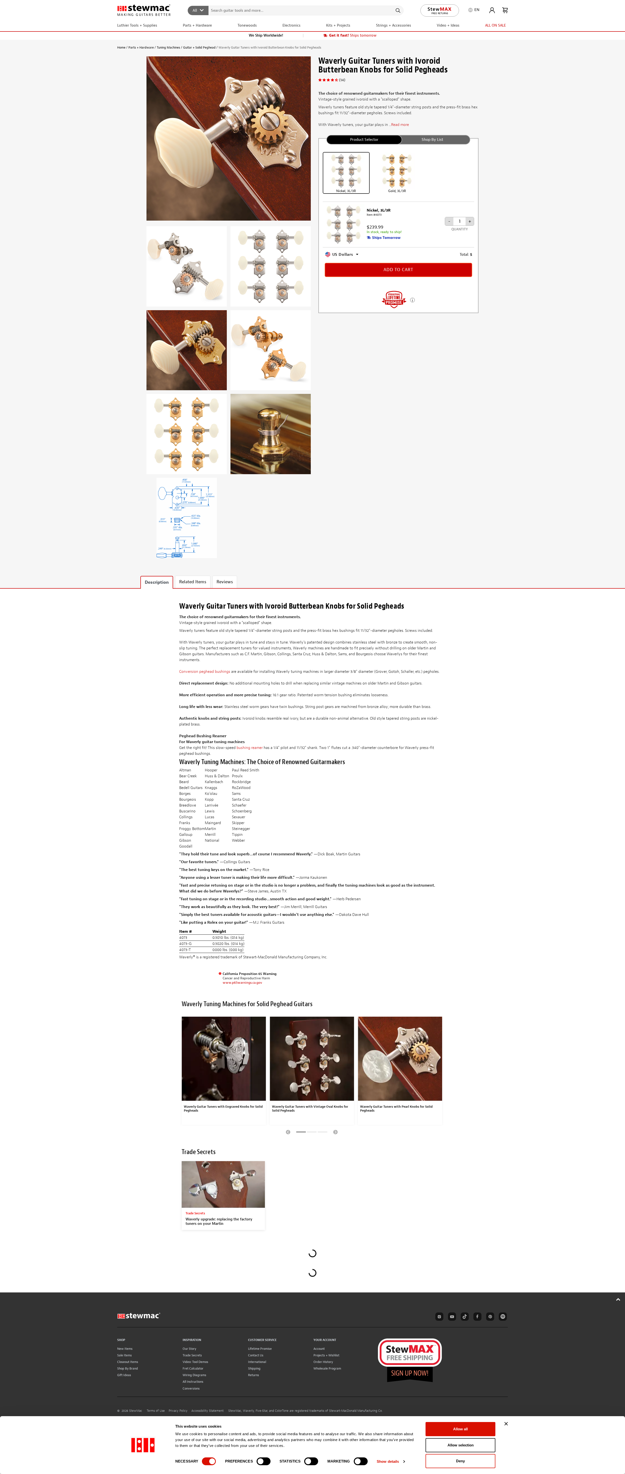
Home (121, 47)
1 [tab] (301, 1133)
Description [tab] (157, 582)
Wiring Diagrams (194, 1375)
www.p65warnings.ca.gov (242, 983)
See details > (412, 299)
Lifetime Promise (260, 1349)
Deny (460, 1461)
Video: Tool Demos (195, 1362)
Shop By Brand (127, 1368)
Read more (400, 124)
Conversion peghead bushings (204, 671)
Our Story (189, 1349)
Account (319, 1349)
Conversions (191, 1388)
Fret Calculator (193, 1368)
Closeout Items (127, 1362)
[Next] (335, 1131)
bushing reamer (250, 747)
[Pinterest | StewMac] (489, 1317)
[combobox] (296, 10)
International (257, 1362)
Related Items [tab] (192, 582)
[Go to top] (618, 1299)
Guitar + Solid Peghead (199, 47)
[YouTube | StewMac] (451, 1317)
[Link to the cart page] (505, 10)
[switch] (264, 1461)
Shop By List (432, 139)
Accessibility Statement (207, 1411)
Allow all (460, 1429)
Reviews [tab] (225, 582)
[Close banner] (506, 1423)
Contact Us (255, 1355)
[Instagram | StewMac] (438, 1317)
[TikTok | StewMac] (464, 1317)
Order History (323, 1362)
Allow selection (461, 1445)
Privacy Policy (178, 1411)
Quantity (459, 229)
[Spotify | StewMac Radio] (502, 1317)
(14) (342, 80)
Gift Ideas (124, 1375)
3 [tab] (322, 1133)
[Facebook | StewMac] (476, 1317)
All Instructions (193, 1382)
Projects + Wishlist (326, 1355)
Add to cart (398, 270)
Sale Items (124, 1355)
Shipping (254, 1368)
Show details (388, 1461)
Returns (253, 1375)
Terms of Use (156, 1411)
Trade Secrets (192, 1355)
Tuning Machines (168, 47)
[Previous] (288, 1131)
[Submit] (397, 10)
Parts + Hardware (141, 47)
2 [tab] (312, 1133)
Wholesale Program (327, 1368)
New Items (125, 1349)
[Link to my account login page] (492, 10)
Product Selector (364, 139)
